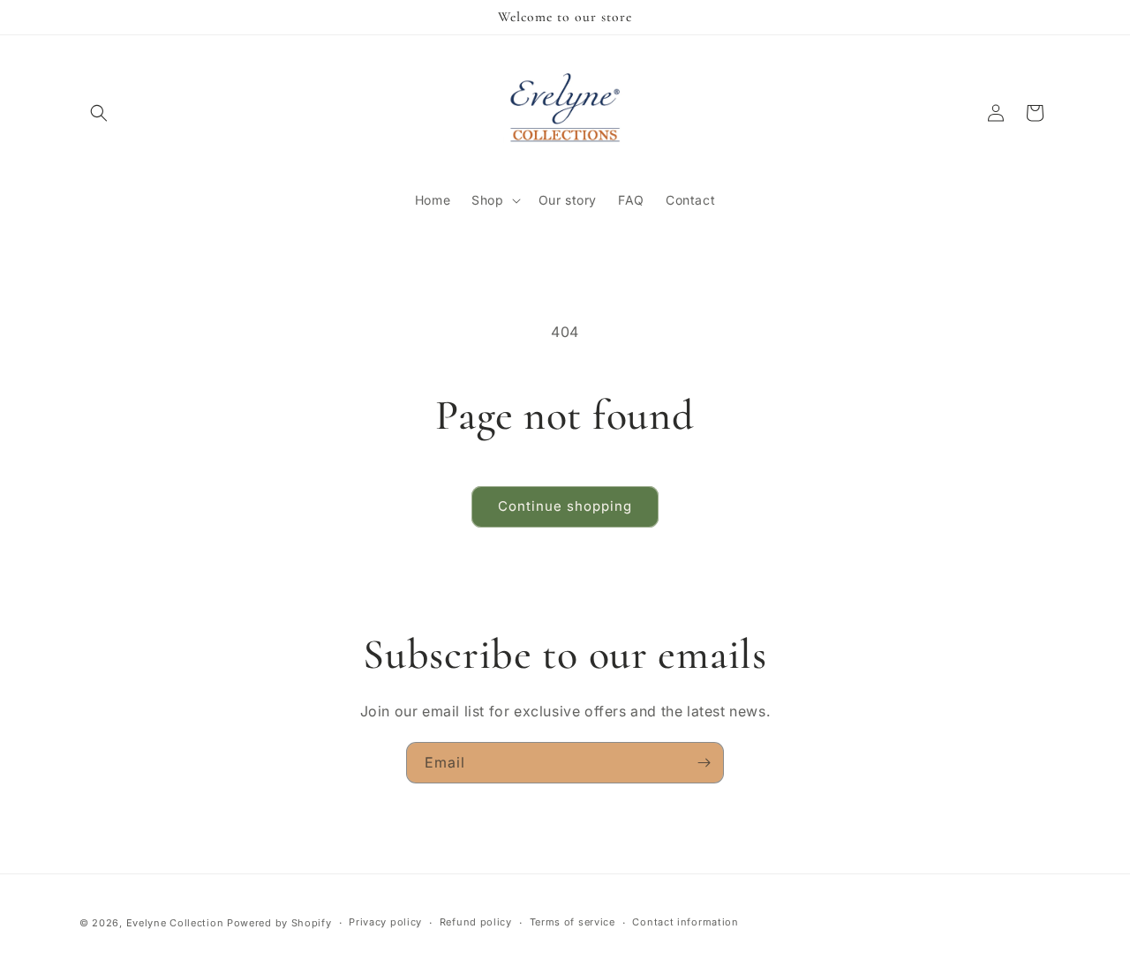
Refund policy (476, 922)
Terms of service (572, 922)
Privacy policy (385, 922)
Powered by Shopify (279, 923)
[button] (98, 113)
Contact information (685, 922)
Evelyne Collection (175, 923)
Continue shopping (565, 506)
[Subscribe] (703, 762)
